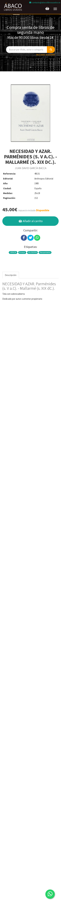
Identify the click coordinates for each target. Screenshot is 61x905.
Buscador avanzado (45, 54)
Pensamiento (45, 252)
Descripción (10, 275)
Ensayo (22, 252)
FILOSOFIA (32, 252)
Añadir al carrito (32, 221)
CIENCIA (13, 252)
